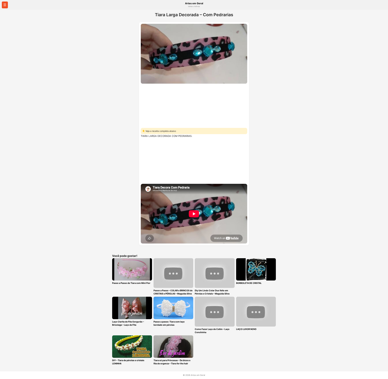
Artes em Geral (194, 3)
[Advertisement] (194, 105)
